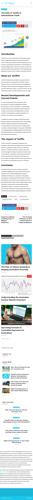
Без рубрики (16, 407)
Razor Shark (3, 472)
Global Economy (23, 196)
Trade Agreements (24, 199)
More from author (18, 235)
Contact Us (29, 498)
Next (7, 338)
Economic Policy (13, 196)
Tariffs (15, 199)
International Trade (7, 199)
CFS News (9, 3)
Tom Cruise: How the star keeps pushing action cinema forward (19, 383)
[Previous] (3, 396)
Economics (4, 9)
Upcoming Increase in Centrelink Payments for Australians (12, 330)
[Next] (6, 396)
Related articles (6, 235)
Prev (3, 338)
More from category (7, 238)
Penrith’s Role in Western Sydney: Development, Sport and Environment (20, 376)
